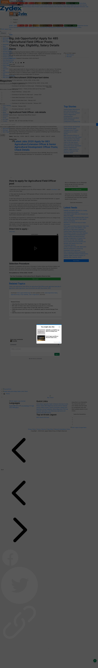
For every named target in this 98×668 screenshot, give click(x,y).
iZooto (60, 342)
